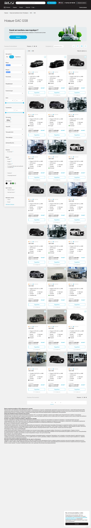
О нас (33, 7)
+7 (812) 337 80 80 (69, 3)
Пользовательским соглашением (73, 517)
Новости (28, 7)
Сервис (15, 7)
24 (34, 46)
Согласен (77, 523)
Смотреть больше (10, 204)
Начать (18, 37)
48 (36, 46)
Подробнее (36, 92)
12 (32, 46)
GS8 (28, 55)
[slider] (5, 102)
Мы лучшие (51, 2)
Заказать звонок (82, 2)
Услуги (21, 7)
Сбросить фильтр (81, 50)
